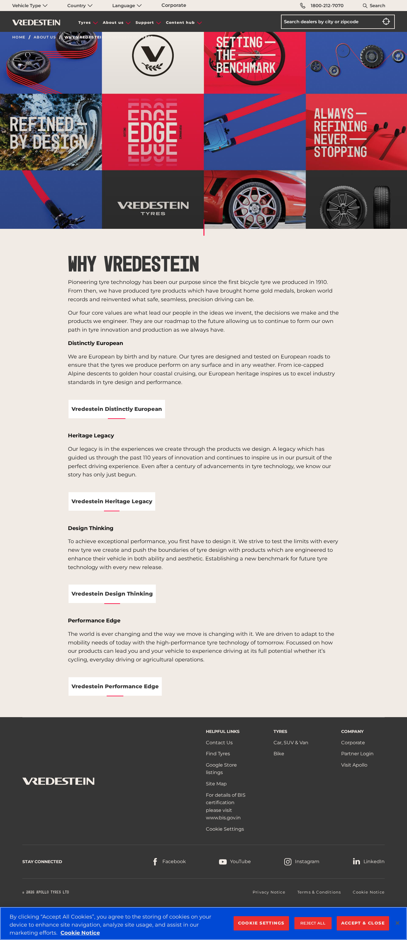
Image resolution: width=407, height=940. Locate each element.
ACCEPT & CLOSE (363, 923)
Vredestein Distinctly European (117, 409)
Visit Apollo (354, 765)
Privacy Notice (269, 892)
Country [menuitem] (77, 5)
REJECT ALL (312, 923)
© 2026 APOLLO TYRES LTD (45, 892)
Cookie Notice (369, 892)
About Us (45, 37)
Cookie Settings (225, 829)
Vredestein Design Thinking (112, 594)
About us (113, 22)
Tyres (84, 22)
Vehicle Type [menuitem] (27, 5)
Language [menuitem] (124, 5)
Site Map (216, 784)
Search (377, 5)
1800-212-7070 (327, 5)
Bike (279, 753)
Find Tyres (218, 753)
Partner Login (357, 753)
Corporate (173, 5)
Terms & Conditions (319, 892)
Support (145, 22)
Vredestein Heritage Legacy (112, 501)
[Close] (397, 923)
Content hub (180, 22)
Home (19, 37)
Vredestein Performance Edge (115, 686)
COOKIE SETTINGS (261, 923)
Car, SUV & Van (291, 742)
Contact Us (219, 742)
